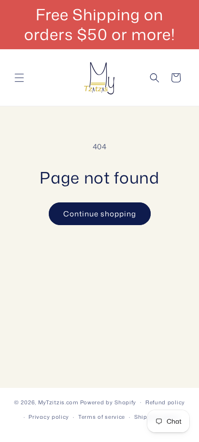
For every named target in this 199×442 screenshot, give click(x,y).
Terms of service (101, 417)
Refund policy (165, 402)
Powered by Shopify (108, 402)
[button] (19, 77)
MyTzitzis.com (58, 402)
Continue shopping (99, 214)
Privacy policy (48, 417)
